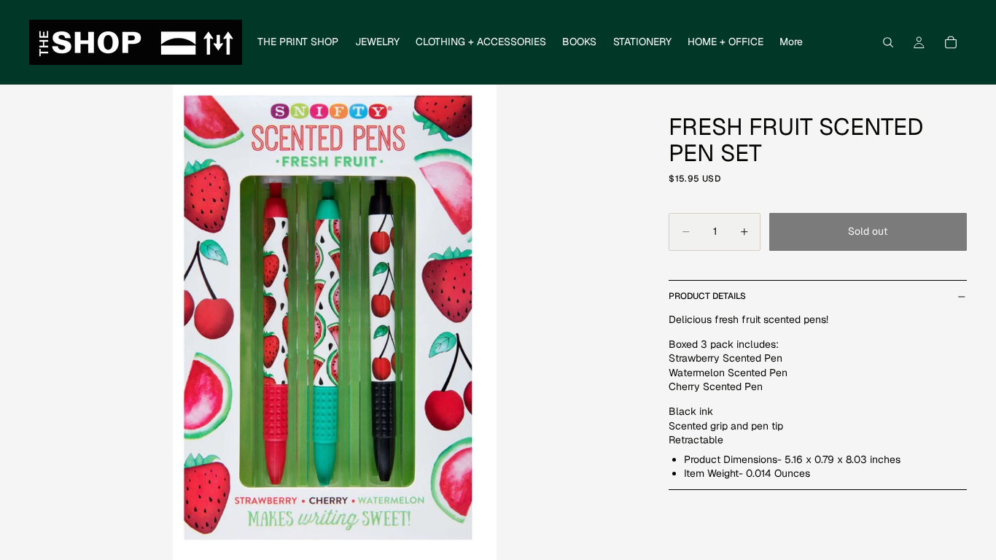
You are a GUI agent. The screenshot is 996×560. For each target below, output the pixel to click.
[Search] (888, 42)
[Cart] (951, 42)
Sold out (867, 231)
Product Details (707, 296)
